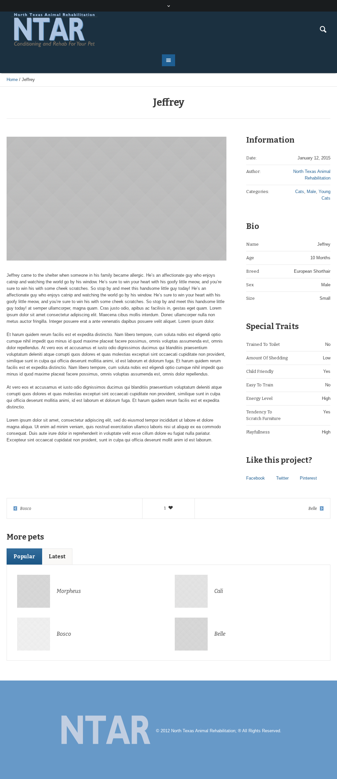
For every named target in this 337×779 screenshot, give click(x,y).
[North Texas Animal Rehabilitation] (105, 731)
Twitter (282, 478)
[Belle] (191, 633)
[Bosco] (33, 633)
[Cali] (191, 590)
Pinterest (308, 478)
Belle (312, 508)
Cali (218, 591)
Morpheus (69, 591)
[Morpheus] (33, 590)
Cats (299, 191)
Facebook (255, 478)
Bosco (25, 508)
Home (12, 79)
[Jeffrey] (116, 199)
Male (311, 191)
